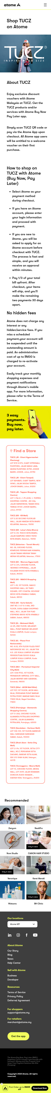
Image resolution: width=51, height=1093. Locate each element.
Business (12, 975)
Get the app (18, 1036)
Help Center (14, 963)
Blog (9, 954)
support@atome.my (18, 1012)
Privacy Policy (15, 996)
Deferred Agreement (18, 1000)
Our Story (12, 950)
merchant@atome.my (19, 1022)
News (10, 958)
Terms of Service (16, 992)
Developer (12, 979)
